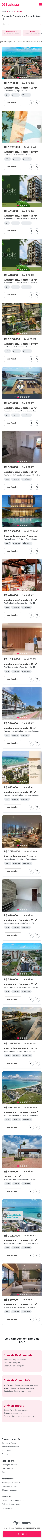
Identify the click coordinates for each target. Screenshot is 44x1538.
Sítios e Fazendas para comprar (16, 1410)
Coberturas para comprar (13, 1366)
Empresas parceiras (9, 1486)
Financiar (5, 1454)
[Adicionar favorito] (37, 102)
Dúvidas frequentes (9, 1490)
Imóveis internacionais (10, 1447)
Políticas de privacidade (11, 1504)
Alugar (13, 1443)
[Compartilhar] (31, 102)
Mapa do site (7, 1451)
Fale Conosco (7, 1468)
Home (4, 12)
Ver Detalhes (12, 103)
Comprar (5, 1443)
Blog (3, 1472)
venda (11, 12)
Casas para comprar (12, 1363)
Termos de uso (7, 1508)
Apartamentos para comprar (15, 1360)
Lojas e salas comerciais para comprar (19, 1388)
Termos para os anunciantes (13, 1501)
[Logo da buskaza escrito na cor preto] (22, 1524)
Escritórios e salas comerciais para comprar (21, 1385)
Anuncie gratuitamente (11, 1483)
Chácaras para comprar (13, 1413)
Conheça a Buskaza (9, 1465)
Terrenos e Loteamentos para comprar (19, 1416)
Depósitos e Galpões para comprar (17, 1391)
